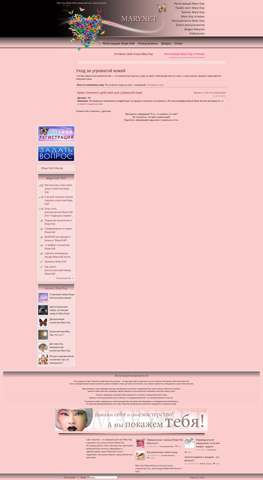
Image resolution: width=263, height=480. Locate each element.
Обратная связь (197, 477)
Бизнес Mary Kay (193, 12)
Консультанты (148, 43)
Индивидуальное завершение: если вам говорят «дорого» (207, 443)
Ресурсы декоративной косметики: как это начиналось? (62, 359)
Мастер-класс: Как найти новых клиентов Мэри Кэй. (58, 188)
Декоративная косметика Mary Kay (60, 320)
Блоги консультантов (190, 25)
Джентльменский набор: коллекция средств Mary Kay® (60, 310)
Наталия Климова (168, 455)
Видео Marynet (194, 29)
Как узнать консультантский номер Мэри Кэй (58, 270)
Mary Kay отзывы (193, 16)
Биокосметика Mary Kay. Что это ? (60, 333)
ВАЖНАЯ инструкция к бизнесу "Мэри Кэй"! (57, 238)
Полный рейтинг (63, 278)
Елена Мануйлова (166, 446)
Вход (83, 477)
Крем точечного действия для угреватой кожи (109, 92)
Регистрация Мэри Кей (119, 43)
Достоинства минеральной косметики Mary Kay (60, 347)
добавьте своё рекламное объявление (187, 57)
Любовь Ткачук (205, 463)
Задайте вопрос (68, 19)
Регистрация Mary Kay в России (184, 54)
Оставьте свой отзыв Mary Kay (133, 54)
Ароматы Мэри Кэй (55, 261)
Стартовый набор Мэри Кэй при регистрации (62, 296)
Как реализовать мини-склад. (162, 452)
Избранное (197, 33)
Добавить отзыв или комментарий (209, 92)
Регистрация (69, 477)
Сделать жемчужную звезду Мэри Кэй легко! (57, 254)
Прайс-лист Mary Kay (190, 7)
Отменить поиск (156, 84)
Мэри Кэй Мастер (52, 168)
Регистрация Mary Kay (189, 3)
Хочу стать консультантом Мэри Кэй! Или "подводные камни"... (59, 212)
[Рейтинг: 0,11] (219, 96)
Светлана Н (211, 449)
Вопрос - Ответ (172, 43)
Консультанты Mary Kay (188, 20)
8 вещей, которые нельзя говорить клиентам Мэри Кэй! (59, 200)
